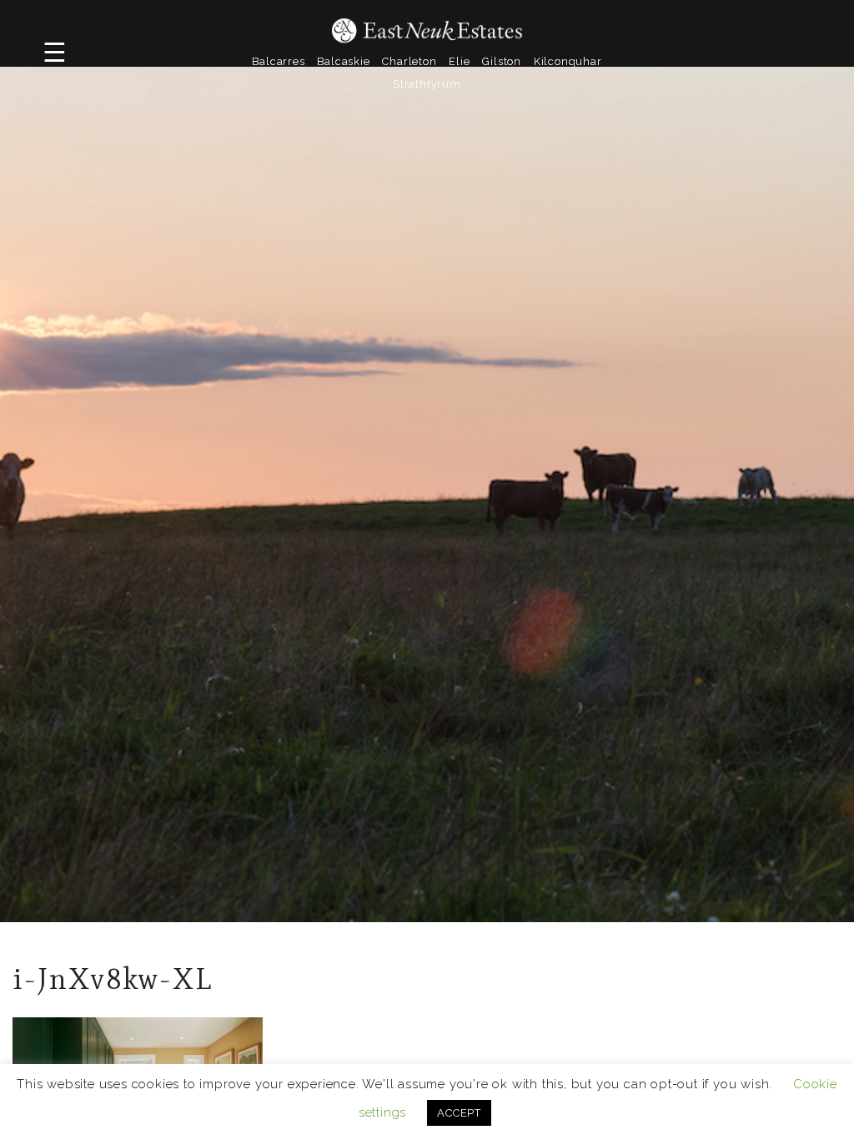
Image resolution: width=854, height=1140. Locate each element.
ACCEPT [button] (459, 1113)
